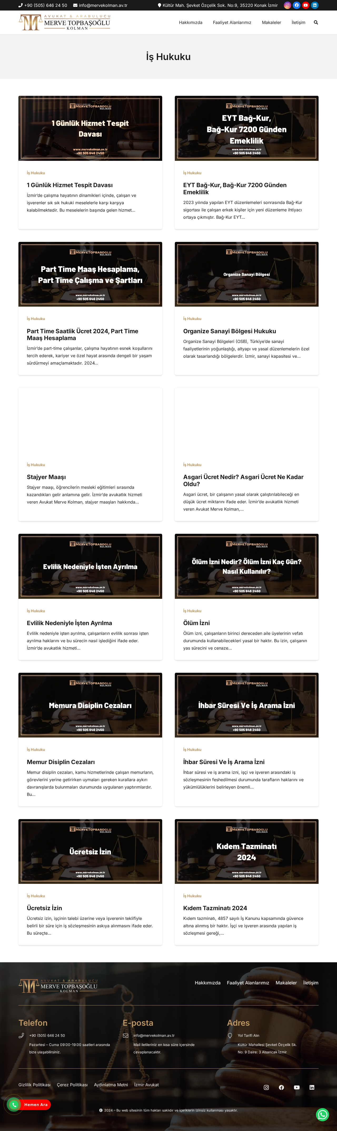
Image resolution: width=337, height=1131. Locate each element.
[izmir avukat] (64, 22)
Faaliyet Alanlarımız (248, 982)
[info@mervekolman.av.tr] (128, 1036)
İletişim (311, 982)
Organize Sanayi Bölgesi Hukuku (229, 331)
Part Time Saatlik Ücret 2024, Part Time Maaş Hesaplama (82, 334)
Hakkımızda (208, 982)
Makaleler (286, 982)
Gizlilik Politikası (34, 1084)
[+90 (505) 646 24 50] (23, 1036)
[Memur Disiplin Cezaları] (90, 676)
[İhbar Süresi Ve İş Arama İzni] (247, 676)
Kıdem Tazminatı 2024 (215, 907)
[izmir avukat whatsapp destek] (322, 1114)
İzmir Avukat (146, 1084)
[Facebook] (296, 5)
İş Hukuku (36, 173)
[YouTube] (306, 5)
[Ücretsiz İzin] (90, 822)
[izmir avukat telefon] (14, 1105)
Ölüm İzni (196, 622)
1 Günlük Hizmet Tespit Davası (70, 184)
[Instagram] (287, 5)
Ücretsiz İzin (44, 907)
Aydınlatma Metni (111, 1084)
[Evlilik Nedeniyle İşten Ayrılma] (90, 537)
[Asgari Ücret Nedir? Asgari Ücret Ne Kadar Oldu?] (247, 391)
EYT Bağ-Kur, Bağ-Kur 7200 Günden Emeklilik (235, 188)
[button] (316, 22)
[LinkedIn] (315, 5)
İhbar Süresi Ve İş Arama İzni (224, 761)
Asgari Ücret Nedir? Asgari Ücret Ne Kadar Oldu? (243, 480)
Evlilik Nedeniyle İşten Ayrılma (69, 622)
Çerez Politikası (72, 1084)
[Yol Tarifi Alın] (232, 1036)
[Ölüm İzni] (247, 537)
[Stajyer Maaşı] (90, 391)
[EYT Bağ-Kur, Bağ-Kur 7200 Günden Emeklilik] (247, 99)
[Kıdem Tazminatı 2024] (247, 822)
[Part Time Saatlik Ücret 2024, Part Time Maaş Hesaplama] (90, 245)
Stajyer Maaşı (46, 476)
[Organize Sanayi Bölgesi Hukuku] (247, 245)
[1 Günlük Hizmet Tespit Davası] (90, 99)
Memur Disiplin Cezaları (61, 761)
